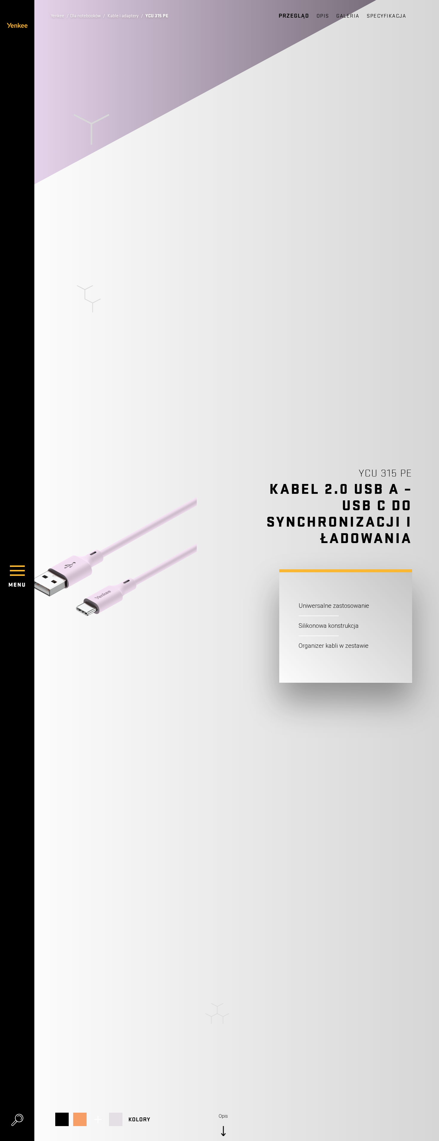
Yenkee (57, 16)
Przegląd (294, 15)
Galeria (348, 16)
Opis (323, 16)
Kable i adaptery (123, 16)
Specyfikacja (386, 16)
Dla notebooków (85, 16)
